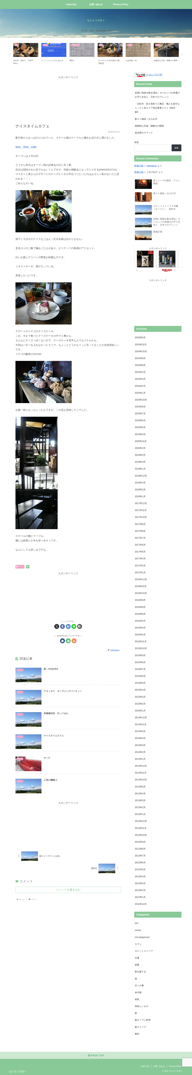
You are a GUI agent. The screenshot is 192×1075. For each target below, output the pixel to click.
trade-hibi (145, 1066)
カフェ (21, 567)
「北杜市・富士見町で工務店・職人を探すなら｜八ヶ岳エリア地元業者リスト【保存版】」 (157, 107)
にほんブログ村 (154, 74)
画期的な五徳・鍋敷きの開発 (149, 126)
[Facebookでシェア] (62, 626)
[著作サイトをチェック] (62, 640)
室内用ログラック (144, 132)
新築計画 (138, 165)
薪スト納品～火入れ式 (146, 119)
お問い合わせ (159, 1066)
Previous (9, 54)
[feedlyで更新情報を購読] (68, 640)
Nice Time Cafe (25, 146)
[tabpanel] (26, 54)
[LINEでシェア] (73, 626)
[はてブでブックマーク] (68, 626)
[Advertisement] (68, 99)
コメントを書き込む (68, 889)
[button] (79, 626)
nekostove (152, 165)
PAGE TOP (97, 1055)
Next (182, 54)
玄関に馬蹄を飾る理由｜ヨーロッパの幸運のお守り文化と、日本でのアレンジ (157, 94)
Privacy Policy (175, 1066)
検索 (136, 142)
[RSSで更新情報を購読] (74, 640)
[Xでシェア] (56, 626)
